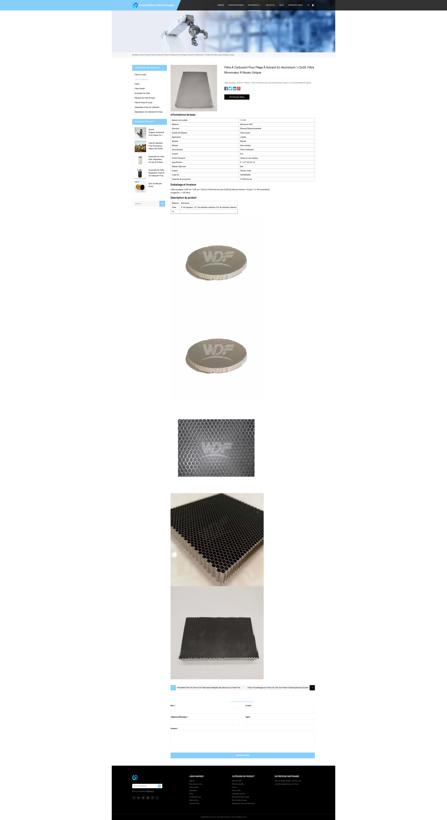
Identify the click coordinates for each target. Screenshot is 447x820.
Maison (221, 5)
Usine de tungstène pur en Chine (286, 784)
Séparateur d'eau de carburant (147, 107)
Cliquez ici (150, 791)
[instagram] (152, 797)
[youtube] (148, 797)
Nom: (173, 706)
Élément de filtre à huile (145, 98)
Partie (137, 84)
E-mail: (249, 706)
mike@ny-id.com (240, 817)
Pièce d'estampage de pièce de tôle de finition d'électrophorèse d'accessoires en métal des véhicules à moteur (275, 688)
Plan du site (193, 800)
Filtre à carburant (157, 55)
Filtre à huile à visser (143, 102)
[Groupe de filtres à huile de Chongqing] (143, 777)
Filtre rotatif (140, 89)
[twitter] (143, 797)
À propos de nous (236, 5)
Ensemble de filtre (142, 93)
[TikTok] (157, 797)
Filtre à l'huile (140, 75)
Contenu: (174, 728)
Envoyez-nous (238, 97)
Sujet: (248, 717)
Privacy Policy (194, 803)
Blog (282, 5)
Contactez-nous (295, 5)
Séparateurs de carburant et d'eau (149, 112)
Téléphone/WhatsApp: (179, 717)
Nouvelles (270, 5)
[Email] (159, 786)
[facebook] (134, 797)
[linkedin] (138, 797)
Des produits (253, 5)
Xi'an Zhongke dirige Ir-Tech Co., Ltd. (288, 781)
